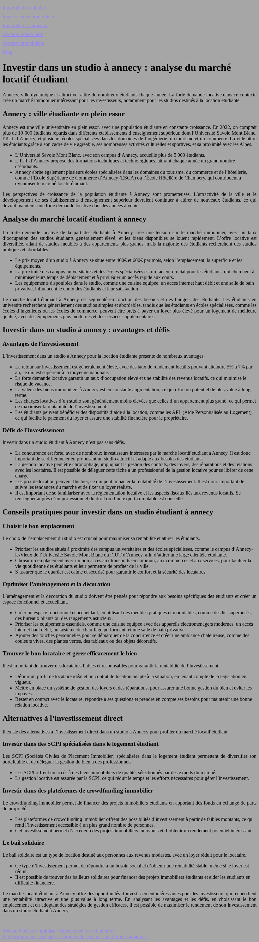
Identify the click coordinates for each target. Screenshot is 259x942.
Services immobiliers (23, 43)
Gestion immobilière (23, 34)
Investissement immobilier (28, 16)
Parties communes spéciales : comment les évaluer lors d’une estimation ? (75, 936)
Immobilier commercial (26, 25)
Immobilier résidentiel (24, 7)
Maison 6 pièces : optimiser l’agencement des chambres (58, 930)
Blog (7, 52)
